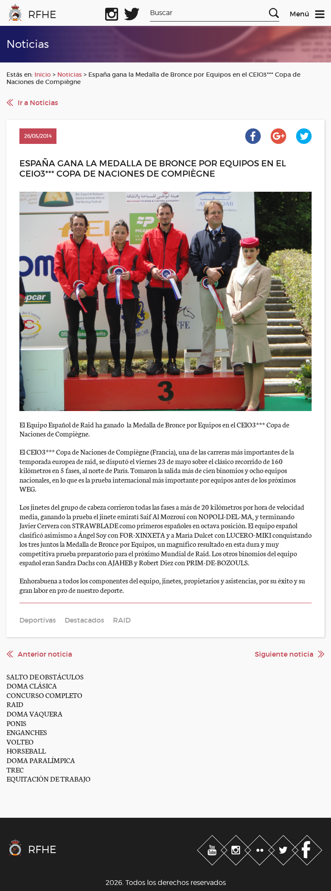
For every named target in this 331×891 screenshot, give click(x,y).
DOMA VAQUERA (34, 713)
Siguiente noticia (284, 654)
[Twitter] (284, 848)
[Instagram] (236, 848)
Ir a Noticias (38, 102)
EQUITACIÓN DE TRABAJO (48, 778)
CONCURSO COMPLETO (44, 695)
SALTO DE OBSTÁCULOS (45, 676)
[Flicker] (260, 848)
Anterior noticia (45, 654)
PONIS (16, 723)
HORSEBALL (26, 750)
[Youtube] (213, 848)
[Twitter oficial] (132, 12)
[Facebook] (307, 848)
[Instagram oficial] (111, 12)
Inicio (42, 74)
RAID (14, 704)
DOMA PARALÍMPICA (40, 760)
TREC (15, 769)
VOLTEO (20, 741)
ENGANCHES (26, 732)
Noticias (69, 74)
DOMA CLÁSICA (31, 685)
